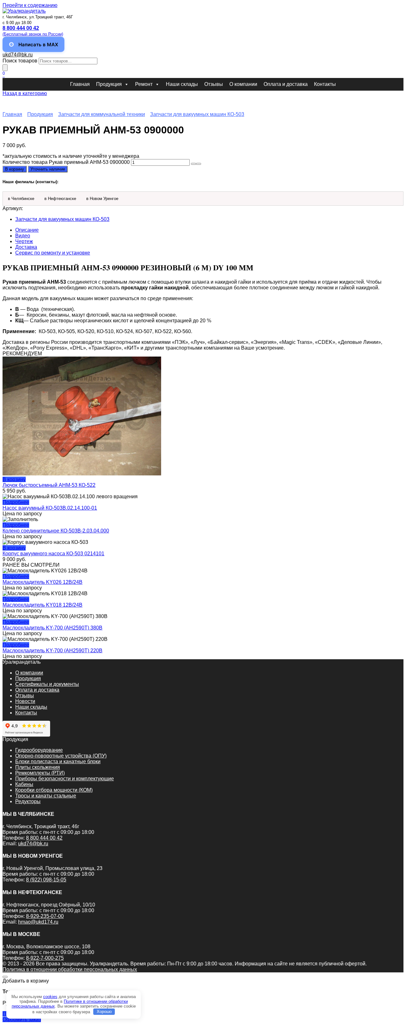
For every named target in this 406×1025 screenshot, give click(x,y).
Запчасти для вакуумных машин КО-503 (197, 114)
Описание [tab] (27, 230)
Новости (25, 701)
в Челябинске (21, 198)
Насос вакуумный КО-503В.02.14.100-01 (50, 508)
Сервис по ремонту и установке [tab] (52, 252)
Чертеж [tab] (24, 241)
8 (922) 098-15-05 (46, 879)
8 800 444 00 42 (44, 838)
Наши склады (182, 84)
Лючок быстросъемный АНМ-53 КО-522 (49, 485)
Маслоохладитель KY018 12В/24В (42, 605)
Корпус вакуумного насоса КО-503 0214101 (53, 553)
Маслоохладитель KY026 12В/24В (42, 582)
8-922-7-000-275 (45, 958)
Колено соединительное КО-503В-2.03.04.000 (56, 530)
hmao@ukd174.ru (38, 922)
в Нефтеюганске (60, 198)
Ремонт (144, 84)
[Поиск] (5, 67)
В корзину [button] (14, 479)
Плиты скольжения (37, 767)
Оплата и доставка (286, 84)
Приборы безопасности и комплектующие (64, 778)
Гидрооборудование (39, 750)
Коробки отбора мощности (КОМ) (54, 790)
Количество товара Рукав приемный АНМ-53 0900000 (66, 162)
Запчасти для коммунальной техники (101, 114)
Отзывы (213, 84)
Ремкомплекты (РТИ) (40, 773)
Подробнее (16, 502)
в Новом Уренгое (102, 198)
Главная (80, 84)
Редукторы (28, 801)
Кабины (24, 784)
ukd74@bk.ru (18, 54)
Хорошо (104, 1011)
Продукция (109, 84)
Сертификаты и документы (47, 684)
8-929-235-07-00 (45, 916)
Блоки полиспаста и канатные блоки (58, 761)
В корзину (14, 169)
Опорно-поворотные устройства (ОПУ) (61, 755)
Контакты (325, 84)
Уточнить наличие (47, 169)
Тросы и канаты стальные (45, 795)
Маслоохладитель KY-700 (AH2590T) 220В (52, 650)
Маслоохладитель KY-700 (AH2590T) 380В (52, 627)
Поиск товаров (20, 60)
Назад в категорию (25, 93)
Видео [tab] (22, 235)
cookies (50, 996)
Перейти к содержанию (30, 5)
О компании (243, 84)
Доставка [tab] (26, 247)
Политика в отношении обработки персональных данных (70, 969)
